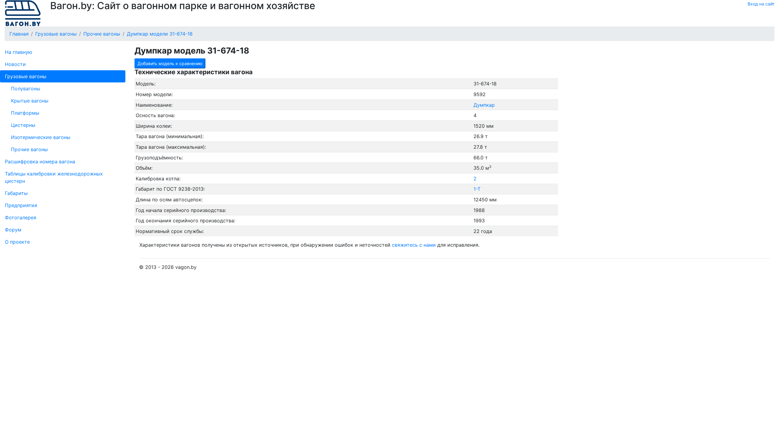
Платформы (25, 113)
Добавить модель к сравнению (170, 63)
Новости (15, 64)
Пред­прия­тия (21, 205)
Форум (13, 230)
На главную (18, 52)
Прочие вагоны (29, 149)
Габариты (16, 193)
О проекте (17, 242)
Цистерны (23, 125)
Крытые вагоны (29, 101)
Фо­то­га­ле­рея (20, 217)
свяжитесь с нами (414, 245)
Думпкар (484, 105)
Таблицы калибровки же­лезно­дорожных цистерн (54, 177)
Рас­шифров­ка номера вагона (40, 161)
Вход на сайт (761, 3)
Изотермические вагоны (40, 137)
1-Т (476, 189)
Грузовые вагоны (25, 76)
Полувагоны (25, 88)
